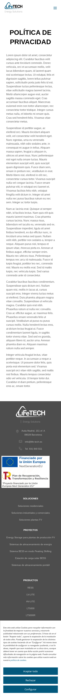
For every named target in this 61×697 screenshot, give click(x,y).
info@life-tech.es (33, 441)
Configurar (30, 689)
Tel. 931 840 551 (33, 448)
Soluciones (30, 498)
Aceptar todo (30, 671)
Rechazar (31, 680)
